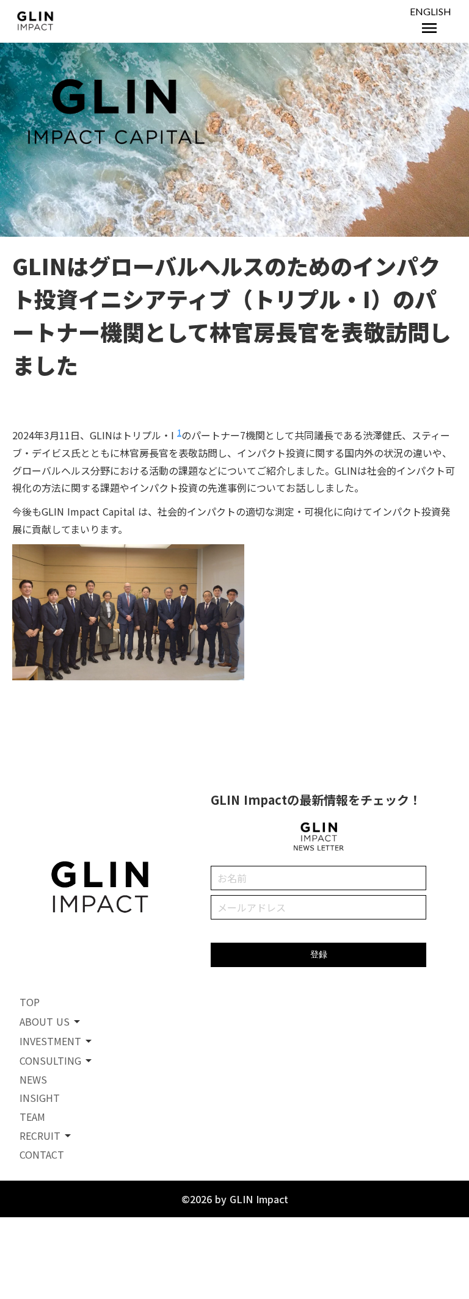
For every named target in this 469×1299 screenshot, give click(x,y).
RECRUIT (40, 1135)
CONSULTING (50, 1060)
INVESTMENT (50, 1041)
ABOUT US (45, 1021)
